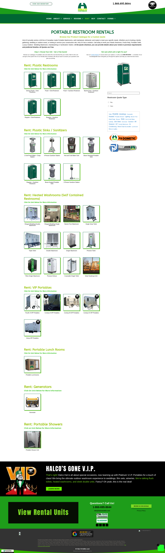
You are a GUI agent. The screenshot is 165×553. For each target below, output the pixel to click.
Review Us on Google (141, 506)
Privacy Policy (141, 510)
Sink (123, 119)
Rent (87, 19)
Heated (111, 116)
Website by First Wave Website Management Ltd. (82, 551)
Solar (110, 114)
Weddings (122, 114)
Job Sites (117, 121)
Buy (93, 19)
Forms (110, 19)
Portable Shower (119, 116)
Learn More (54, 489)
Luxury (111, 121)
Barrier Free (134, 116)
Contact (101, 19)
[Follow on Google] (103, 525)
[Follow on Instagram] (100, 525)
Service (66, 19)
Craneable (130, 114)
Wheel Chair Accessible (124, 126)
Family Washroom (123, 124)
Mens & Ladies (113, 129)
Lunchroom (135, 126)
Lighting (127, 116)
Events (115, 114)
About (56, 19)
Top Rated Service (86, 534)
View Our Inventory (40, 4)
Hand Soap (112, 119)
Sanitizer (131, 121)
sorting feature (95, 54)
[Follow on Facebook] (97, 525)
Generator (124, 121)
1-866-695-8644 (102, 507)
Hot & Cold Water (130, 119)
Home (49, 19)
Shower (118, 119)
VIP (116, 124)
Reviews (77, 19)
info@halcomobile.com (102, 511)
